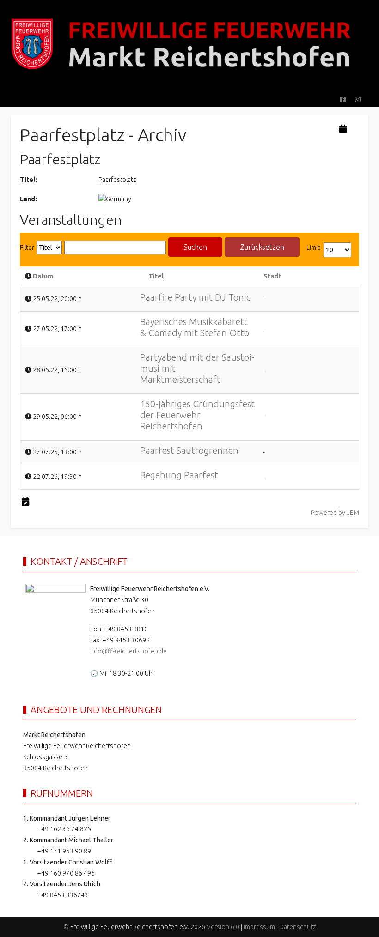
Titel (156, 276)
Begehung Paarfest (179, 475)
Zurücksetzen (262, 247)
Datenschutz (297, 927)
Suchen (195, 247)
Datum (43, 276)
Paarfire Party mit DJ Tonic (195, 297)
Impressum (259, 927)
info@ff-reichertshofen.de (128, 651)
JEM (353, 512)
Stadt (272, 276)
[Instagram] (358, 99)
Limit (313, 247)
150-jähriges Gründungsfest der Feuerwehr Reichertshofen (197, 415)
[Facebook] (343, 99)
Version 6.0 (223, 927)
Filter (27, 247)
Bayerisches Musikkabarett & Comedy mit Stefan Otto (194, 327)
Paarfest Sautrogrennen (189, 450)
